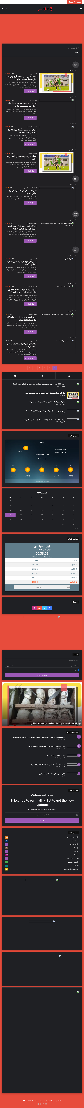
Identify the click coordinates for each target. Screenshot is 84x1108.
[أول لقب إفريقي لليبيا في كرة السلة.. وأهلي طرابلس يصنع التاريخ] (56, 109)
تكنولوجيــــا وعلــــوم (71, 869)
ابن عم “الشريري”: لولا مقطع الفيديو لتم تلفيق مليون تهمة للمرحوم (44, 419)
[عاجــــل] (42, 9)
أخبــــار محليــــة (72, 837)
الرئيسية (75, 48)
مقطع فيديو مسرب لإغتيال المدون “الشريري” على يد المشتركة (45, 411)
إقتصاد (76, 848)
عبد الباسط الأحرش (29, 188)
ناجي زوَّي (32, 74)
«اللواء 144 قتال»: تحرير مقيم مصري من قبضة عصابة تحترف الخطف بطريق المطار (38, 384)
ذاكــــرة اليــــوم (72, 858)
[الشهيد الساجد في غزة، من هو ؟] (73, 758)
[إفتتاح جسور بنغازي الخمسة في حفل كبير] (73, 776)
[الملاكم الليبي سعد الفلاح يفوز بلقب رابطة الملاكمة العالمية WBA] (56, 233)
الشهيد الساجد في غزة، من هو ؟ (55, 755)
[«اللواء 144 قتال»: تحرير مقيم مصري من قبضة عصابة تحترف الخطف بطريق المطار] (73, 386)
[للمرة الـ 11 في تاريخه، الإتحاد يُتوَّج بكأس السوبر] (56, 197)
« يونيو (77, 528)
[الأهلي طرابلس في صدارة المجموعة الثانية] (56, 162)
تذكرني (75, 670)
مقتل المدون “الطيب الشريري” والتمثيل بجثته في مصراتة (47, 402)
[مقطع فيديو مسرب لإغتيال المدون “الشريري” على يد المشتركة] (73, 413)
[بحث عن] (3, 10)
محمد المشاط (31, 127)
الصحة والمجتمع (73, 862)
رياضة (76, 851)
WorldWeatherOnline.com (42, 481)
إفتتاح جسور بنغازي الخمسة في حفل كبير (52, 774)
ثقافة (76, 866)
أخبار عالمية (74, 844)
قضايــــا (75, 841)
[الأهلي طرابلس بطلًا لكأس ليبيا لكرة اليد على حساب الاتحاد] (56, 136)
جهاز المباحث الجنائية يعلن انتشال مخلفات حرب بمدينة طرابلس (45, 393)
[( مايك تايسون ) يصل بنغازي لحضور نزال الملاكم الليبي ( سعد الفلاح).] (56, 296)
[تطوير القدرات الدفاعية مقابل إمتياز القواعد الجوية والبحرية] (73, 749)
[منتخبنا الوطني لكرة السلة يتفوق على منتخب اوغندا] (56, 349)
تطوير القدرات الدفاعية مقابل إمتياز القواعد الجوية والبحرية (46, 746)
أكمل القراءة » (30, 91)
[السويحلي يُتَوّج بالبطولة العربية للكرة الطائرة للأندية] (56, 268)
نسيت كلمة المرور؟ (11, 666)
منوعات (75, 855)
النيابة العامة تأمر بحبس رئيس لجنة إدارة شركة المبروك (48, 764)
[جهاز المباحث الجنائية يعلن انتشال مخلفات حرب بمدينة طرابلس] (73, 395)
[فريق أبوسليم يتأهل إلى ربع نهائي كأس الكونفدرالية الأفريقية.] (56, 322)
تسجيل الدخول (42, 675)
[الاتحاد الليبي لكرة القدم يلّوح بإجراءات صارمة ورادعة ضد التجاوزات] (56, 83)
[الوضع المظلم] (6, 10)
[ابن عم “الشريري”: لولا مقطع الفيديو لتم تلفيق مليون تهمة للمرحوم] (73, 422)
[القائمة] (81, 10)
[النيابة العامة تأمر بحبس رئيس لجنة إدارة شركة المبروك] (73, 767)
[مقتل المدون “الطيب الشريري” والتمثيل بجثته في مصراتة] (73, 404)
